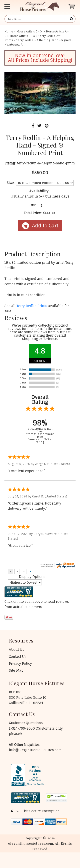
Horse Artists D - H (29, 31)
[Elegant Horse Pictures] (39, 6)
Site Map (16, 670)
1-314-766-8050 (22, 728)
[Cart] (72, 6)
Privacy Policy (20, 663)
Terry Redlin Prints (31, 306)
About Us (16, 649)
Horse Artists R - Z (22, 36)
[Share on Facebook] (33, 125)
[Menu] (8, 6)
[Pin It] (46, 125)
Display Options (32, 577)
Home (8, 31)
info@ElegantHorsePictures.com (35, 750)
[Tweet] (39, 125)
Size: (10, 183)
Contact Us (17, 656)
